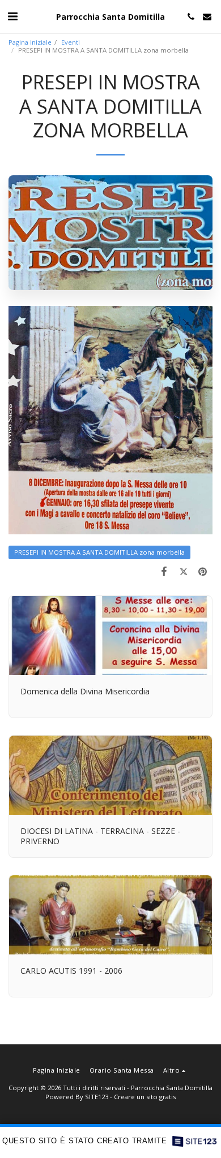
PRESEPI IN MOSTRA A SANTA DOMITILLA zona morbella (99, 552)
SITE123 (96, 1096)
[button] (12, 16)
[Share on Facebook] (163, 571)
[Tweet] (183, 571)
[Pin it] (202, 571)
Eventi (70, 42)
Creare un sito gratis (145, 1096)
